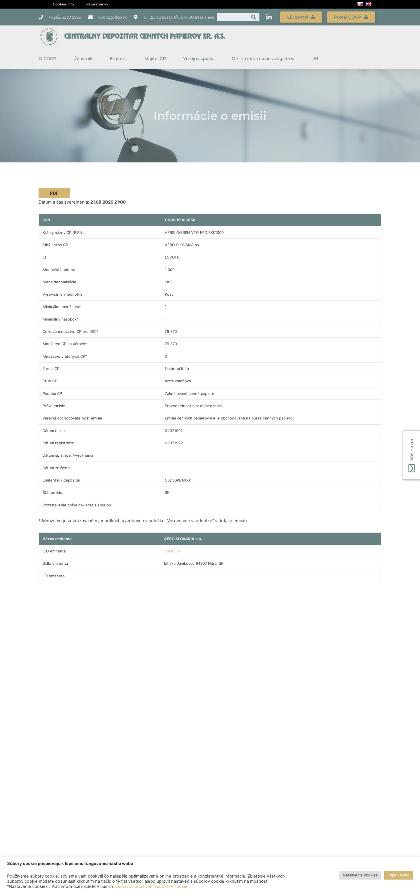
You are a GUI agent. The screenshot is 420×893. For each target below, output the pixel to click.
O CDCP (47, 58)
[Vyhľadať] (253, 17)
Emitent (118, 58)
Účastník (83, 58)
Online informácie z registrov (263, 58)
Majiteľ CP (155, 58)
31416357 (172, 551)
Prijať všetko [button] (398, 875)
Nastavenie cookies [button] (360, 875)
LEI (314, 58)
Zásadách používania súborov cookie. (151, 886)
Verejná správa (199, 58)
